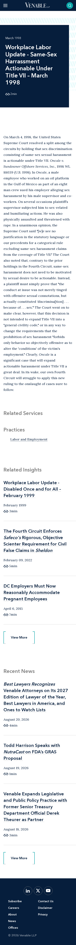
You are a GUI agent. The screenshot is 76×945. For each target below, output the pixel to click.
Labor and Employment (28, 439)
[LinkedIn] (28, 890)
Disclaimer (45, 908)
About (12, 914)
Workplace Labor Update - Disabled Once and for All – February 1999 (32, 489)
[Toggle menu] (5, 5)
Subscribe (15, 901)
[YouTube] (48, 890)
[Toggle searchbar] (69, 5)
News (12, 921)
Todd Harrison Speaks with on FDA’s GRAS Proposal (32, 752)
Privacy (43, 914)
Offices (13, 927)
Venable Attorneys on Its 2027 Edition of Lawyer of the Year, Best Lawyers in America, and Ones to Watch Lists (36, 696)
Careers (13, 908)
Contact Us (45, 901)
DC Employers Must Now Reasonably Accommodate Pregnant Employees (32, 592)
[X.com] (38, 890)
